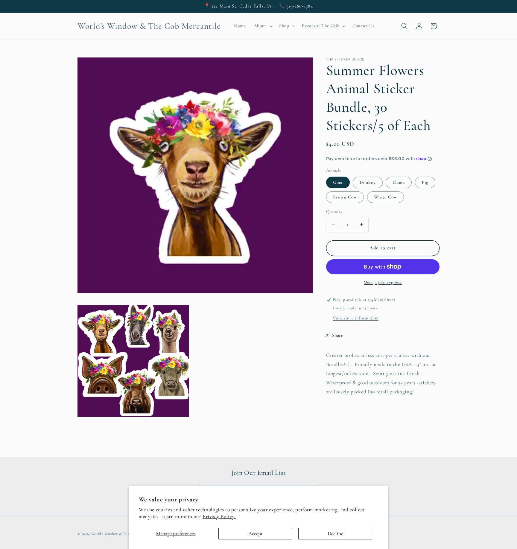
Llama (399, 182)
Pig (425, 182)
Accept (255, 533)
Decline (335, 533)
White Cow (385, 197)
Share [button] (337, 335)
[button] (262, 26)
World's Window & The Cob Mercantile (123, 534)
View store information (356, 318)
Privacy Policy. (219, 516)
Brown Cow (345, 197)
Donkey (368, 182)
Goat (338, 182)
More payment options (383, 282)
